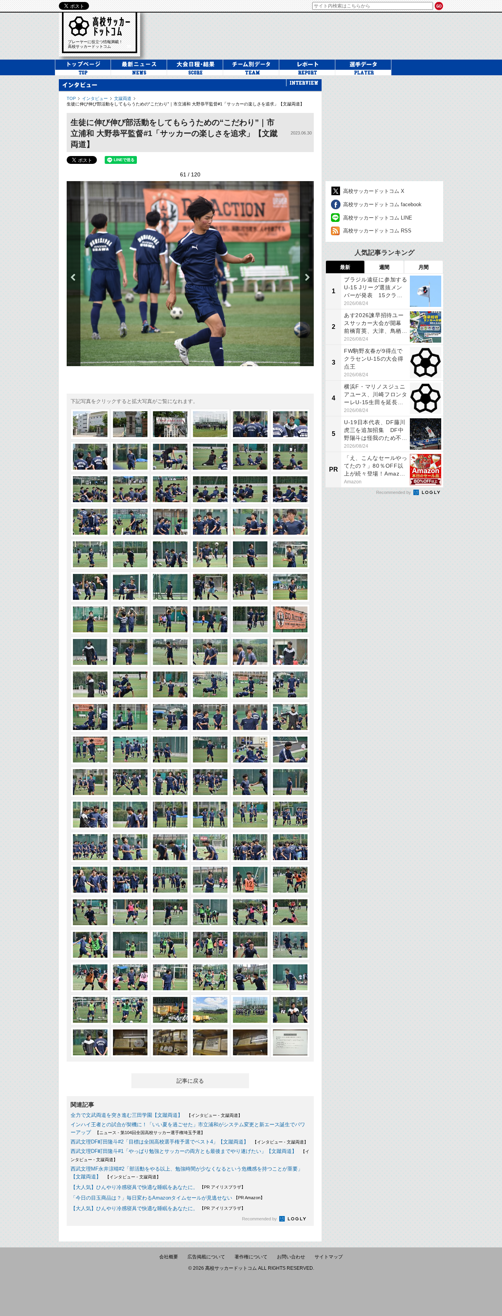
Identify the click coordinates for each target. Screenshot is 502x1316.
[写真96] (290, 912)
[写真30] (290, 554)
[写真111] (170, 1010)
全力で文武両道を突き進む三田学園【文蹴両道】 (127, 1115)
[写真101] (250, 944)
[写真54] (290, 684)
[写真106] (210, 977)
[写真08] (130, 456)
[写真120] (290, 1042)
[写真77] (250, 814)
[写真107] (250, 977)
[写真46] (210, 652)
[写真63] (170, 749)
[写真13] (90, 489)
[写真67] (90, 782)
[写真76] (210, 814)
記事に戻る (190, 1081)
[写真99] (170, 944)
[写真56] (130, 717)
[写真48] (290, 652)
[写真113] (250, 1010)
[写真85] (90, 879)
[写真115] (90, 1042)
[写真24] (290, 521)
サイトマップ (329, 1257)
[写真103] (90, 977)
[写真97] (90, 944)
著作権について (251, 1257)
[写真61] (90, 749)
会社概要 (168, 1257)
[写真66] (290, 749)
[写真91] (90, 912)
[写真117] (170, 1042)
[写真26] (130, 554)
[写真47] (250, 652)
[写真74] (130, 814)
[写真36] (290, 587)
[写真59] (250, 717)
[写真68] (130, 782)
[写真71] (250, 782)
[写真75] (170, 814)
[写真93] (170, 912)
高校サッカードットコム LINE (377, 218)
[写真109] (90, 1010)
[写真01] (90, 424)
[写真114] (290, 1010)
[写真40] (210, 619)
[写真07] (90, 456)
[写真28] (210, 554)
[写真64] (210, 749)
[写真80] (130, 847)
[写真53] (250, 684)
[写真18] (290, 489)
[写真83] (250, 847)
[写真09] (170, 456)
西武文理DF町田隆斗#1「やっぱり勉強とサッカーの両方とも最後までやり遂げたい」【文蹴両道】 (184, 1151)
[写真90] (290, 879)
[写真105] (170, 977)
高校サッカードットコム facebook (382, 204)
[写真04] (210, 424)
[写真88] (210, 879)
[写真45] (170, 652)
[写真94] (210, 912)
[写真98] (130, 944)
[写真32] (130, 587)
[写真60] (290, 717)
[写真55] (90, 717)
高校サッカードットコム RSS (377, 231)
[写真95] (250, 912)
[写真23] (250, 521)
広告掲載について (206, 1257)
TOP (71, 98)
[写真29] (250, 554)
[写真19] (90, 521)
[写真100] (210, 944)
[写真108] (290, 977)
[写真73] (90, 814)
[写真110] (130, 1010)
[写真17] (250, 489)
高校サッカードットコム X (373, 191)
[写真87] (170, 879)
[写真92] (130, 912)
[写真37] (90, 619)
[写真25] (90, 554)
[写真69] (170, 782)
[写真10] (210, 456)
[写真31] (90, 587)
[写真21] (170, 521)
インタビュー (95, 98)
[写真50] (130, 684)
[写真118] (210, 1042)
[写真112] (210, 1010)
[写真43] (90, 652)
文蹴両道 (122, 98)
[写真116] (130, 1042)
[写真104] (130, 977)
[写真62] (130, 749)
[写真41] (250, 619)
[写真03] (170, 424)
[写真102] (290, 944)
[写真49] (90, 684)
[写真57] (170, 717)
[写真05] (250, 424)
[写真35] (250, 587)
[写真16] (210, 489)
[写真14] (130, 489)
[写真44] (130, 652)
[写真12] (290, 456)
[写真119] (250, 1042)
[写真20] (130, 521)
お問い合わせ (291, 1257)
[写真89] (250, 879)
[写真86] (130, 879)
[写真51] (170, 684)
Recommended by (260, 1218)
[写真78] (290, 814)
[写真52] (210, 684)
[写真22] (210, 521)
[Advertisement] (384, 128)
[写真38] (130, 619)
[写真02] (130, 424)
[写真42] (290, 619)
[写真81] (170, 847)
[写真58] (210, 717)
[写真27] (170, 554)
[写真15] (170, 489)
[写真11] (250, 456)
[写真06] (290, 424)
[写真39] (170, 619)
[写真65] (250, 749)
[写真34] (210, 587)
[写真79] (90, 847)
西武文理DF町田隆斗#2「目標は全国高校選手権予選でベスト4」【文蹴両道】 (160, 1142)
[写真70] (210, 782)
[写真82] (210, 847)
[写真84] (290, 847)
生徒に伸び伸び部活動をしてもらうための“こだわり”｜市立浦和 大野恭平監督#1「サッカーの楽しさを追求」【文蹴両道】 (185, 104)
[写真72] (290, 782)
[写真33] (170, 587)
